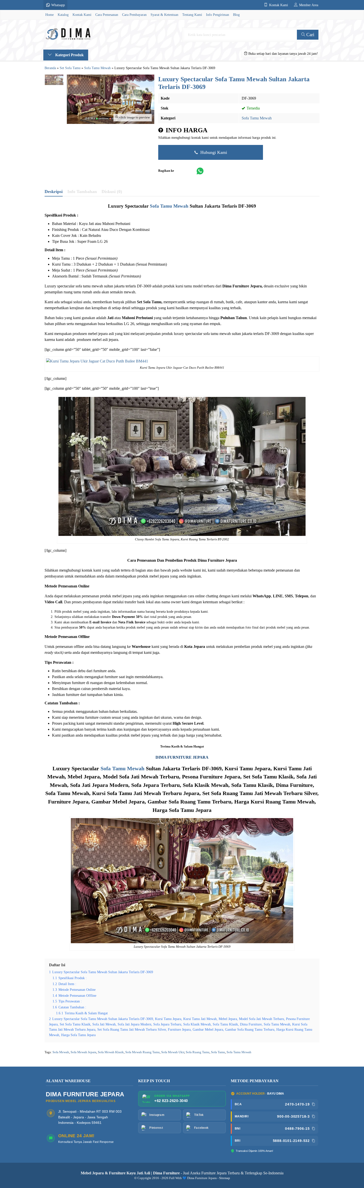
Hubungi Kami (213, 152)
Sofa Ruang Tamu (197, 1052)
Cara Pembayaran (134, 15)
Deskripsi (54, 191)
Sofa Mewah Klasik (111, 1052)
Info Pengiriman (217, 15)
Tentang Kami (192, 15)
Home (49, 15)
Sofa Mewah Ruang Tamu (142, 1052)
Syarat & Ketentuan (164, 15)
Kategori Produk (69, 55)
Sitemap (224, 1178)
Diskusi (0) (112, 191)
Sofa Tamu (218, 1052)
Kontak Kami (82, 15)
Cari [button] (309, 34)
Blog (236, 15)
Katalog (63, 15)
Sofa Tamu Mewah (257, 118)
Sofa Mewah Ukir (172, 1052)
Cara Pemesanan (106, 15)
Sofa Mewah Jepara (83, 1052)
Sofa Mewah (60, 1052)
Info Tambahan (82, 191)
